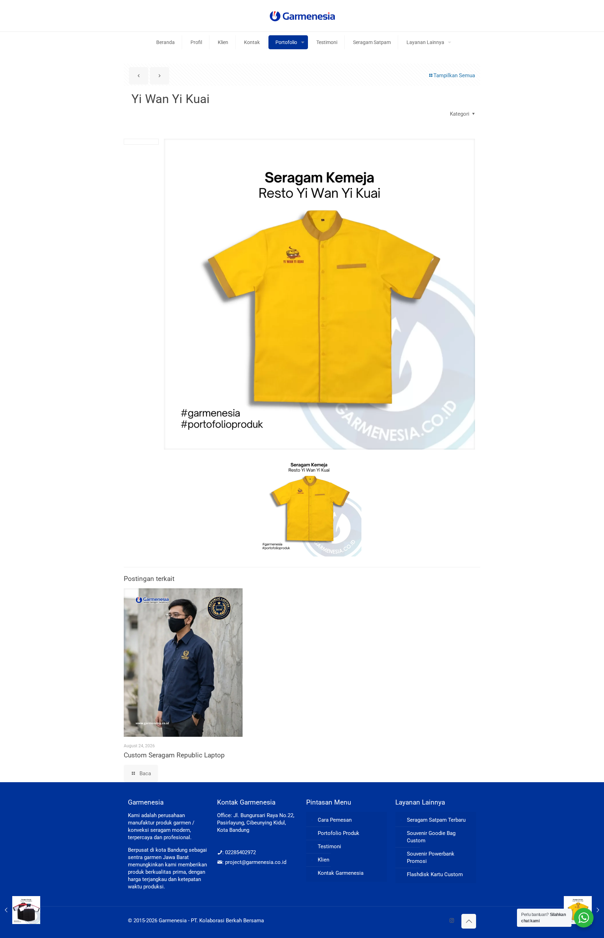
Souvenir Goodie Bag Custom (431, 837)
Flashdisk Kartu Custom (435, 874)
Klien (323, 860)
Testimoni (329, 846)
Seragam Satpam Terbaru (436, 820)
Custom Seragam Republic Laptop (174, 755)
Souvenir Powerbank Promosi (430, 857)
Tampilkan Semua (454, 75)
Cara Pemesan (335, 820)
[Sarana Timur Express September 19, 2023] (20, 910)
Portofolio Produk (338, 833)
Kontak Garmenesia (341, 873)
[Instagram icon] (451, 920)
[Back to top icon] (468, 921)
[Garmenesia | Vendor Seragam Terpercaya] (302, 15)
